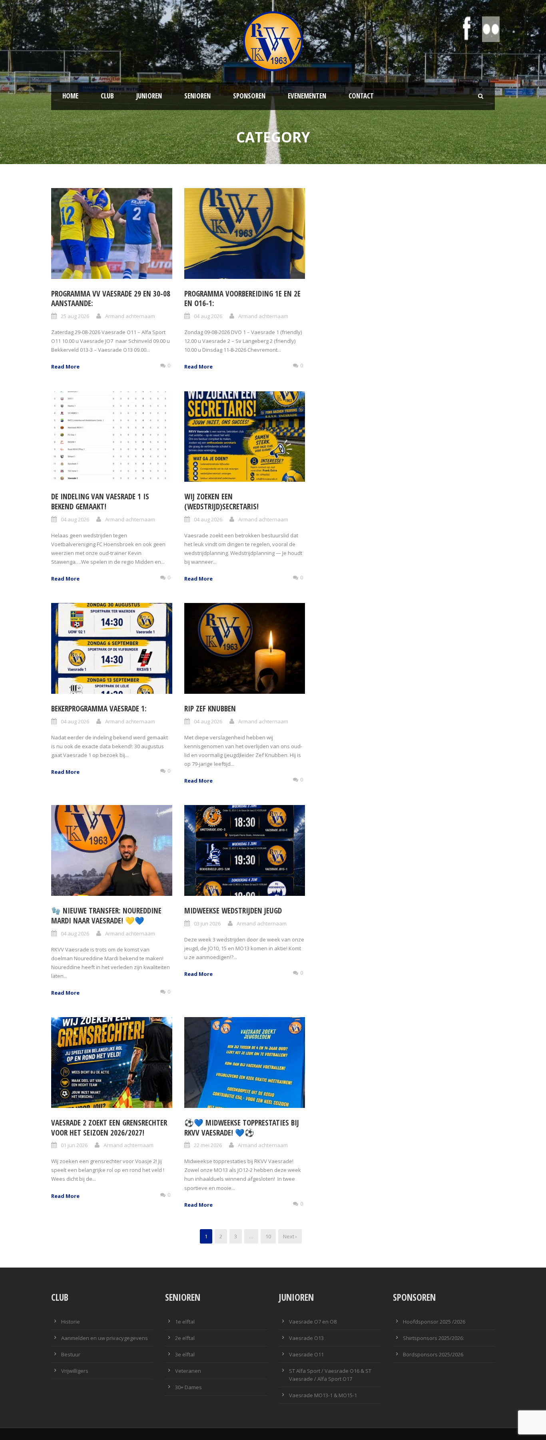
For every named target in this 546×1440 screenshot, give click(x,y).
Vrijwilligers (74, 1370)
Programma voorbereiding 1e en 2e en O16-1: (242, 298)
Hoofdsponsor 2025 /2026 (434, 1321)
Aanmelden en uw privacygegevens (104, 1338)
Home (70, 95)
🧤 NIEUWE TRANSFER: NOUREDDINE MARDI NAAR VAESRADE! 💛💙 (106, 915)
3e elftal (185, 1354)
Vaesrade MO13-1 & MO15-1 (323, 1395)
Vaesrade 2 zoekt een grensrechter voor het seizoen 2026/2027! (109, 1128)
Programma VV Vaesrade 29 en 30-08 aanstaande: (110, 298)
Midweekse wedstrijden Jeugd (233, 910)
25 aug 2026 (75, 316)
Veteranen (188, 1370)
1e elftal (185, 1321)
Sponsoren (249, 95)
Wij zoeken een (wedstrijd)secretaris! (221, 501)
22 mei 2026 (208, 1145)
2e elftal (185, 1338)
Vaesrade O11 (306, 1354)
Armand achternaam (130, 316)
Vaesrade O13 (306, 1338)
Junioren (149, 95)
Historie (70, 1321)
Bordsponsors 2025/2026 (433, 1354)
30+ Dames (188, 1387)
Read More (65, 366)
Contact (361, 95)
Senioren (197, 95)
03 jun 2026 (207, 923)
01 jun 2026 (74, 1145)
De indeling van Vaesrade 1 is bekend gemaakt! (100, 501)
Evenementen (307, 95)
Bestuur (70, 1354)
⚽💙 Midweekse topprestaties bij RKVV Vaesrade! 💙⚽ (241, 1128)
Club (107, 95)
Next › (290, 1236)
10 (268, 1236)
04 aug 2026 (208, 316)
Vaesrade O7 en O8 (313, 1321)
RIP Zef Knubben (210, 708)
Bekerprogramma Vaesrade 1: (99, 708)
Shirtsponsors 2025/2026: (433, 1338)
